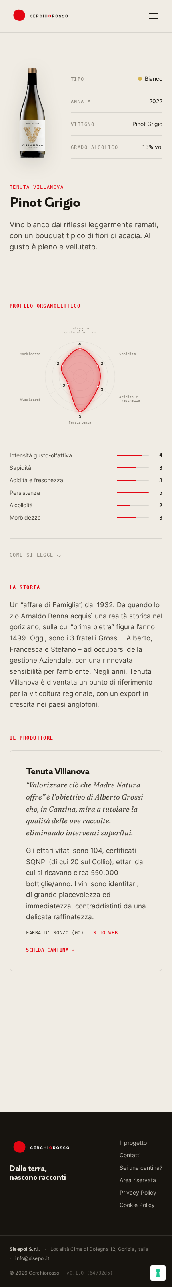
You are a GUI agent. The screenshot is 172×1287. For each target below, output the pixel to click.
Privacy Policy (138, 1192)
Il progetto (133, 1142)
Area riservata (138, 1180)
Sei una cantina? (141, 1167)
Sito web (105, 933)
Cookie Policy (137, 1204)
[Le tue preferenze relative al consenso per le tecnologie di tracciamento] (158, 1273)
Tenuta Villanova (37, 187)
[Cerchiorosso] (39, 16)
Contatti (130, 1155)
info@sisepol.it (32, 1258)
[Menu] (153, 16)
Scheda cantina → (50, 950)
